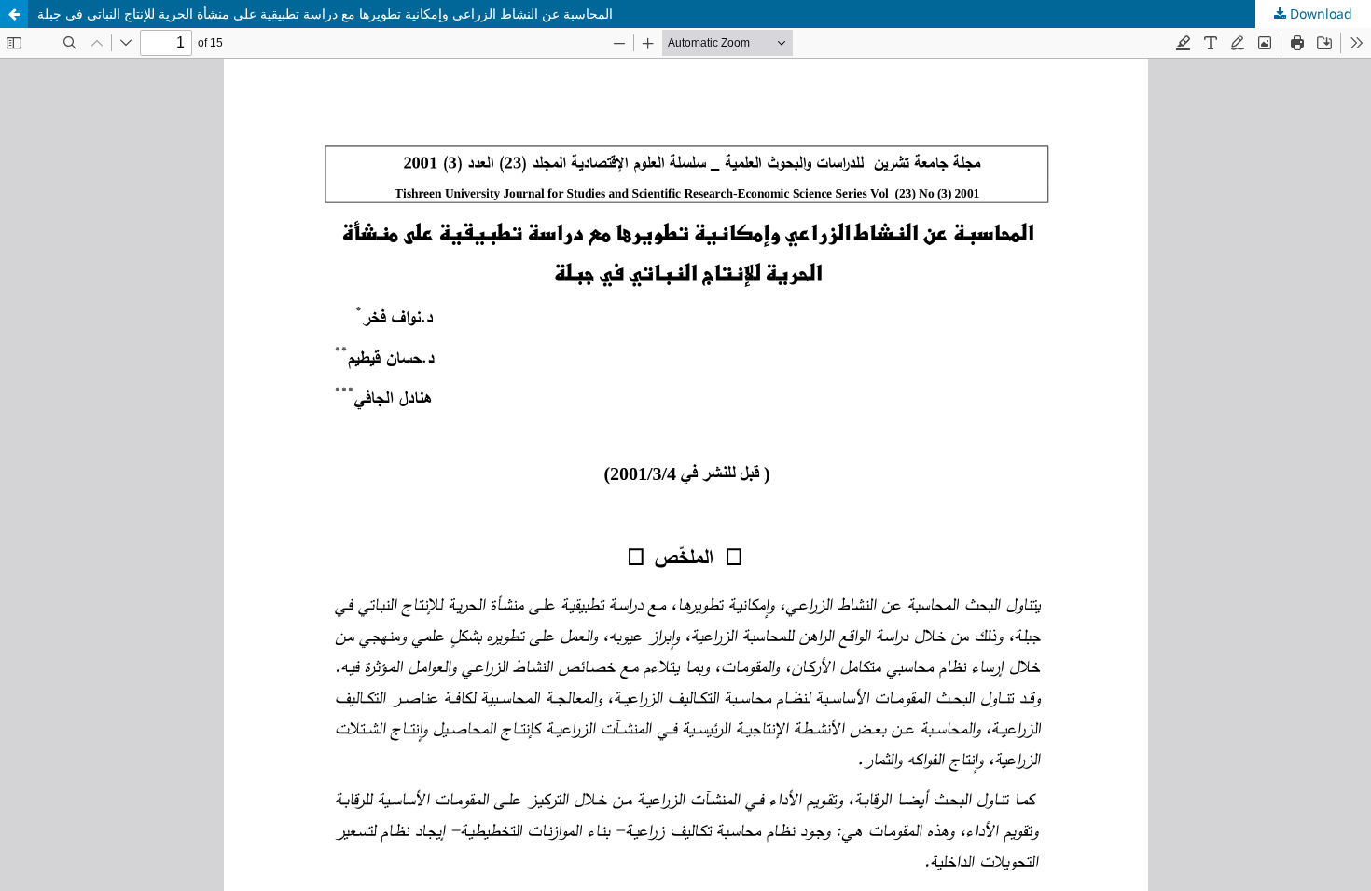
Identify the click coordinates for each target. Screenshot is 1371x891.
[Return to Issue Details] (14, 14)
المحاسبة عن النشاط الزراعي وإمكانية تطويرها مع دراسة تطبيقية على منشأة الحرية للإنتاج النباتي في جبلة (325, 13)
